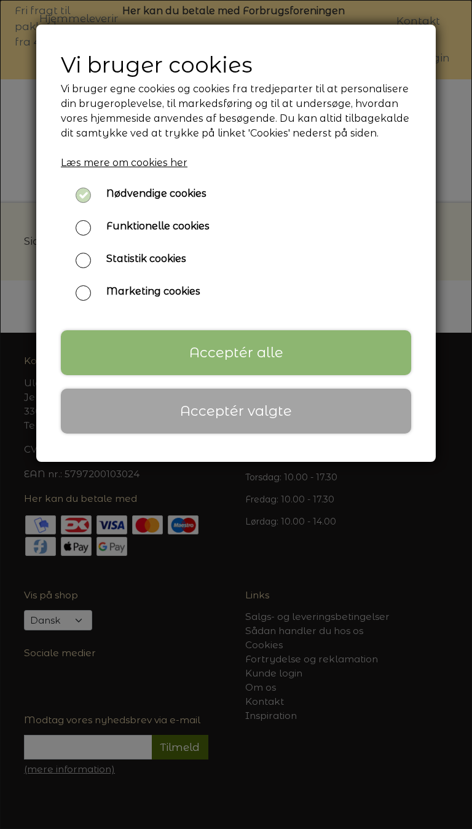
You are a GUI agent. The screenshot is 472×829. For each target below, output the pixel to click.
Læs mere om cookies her (124, 163)
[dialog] (236, 414)
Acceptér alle (236, 352)
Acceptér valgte (236, 410)
